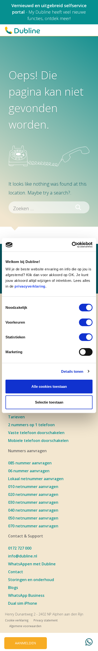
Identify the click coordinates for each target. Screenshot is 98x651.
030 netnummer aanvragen (33, 502)
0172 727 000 (19, 548)
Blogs (13, 587)
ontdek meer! (58, 18)
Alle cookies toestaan (49, 386)
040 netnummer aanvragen (33, 510)
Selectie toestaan (49, 402)
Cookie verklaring (16, 620)
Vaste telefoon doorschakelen (36, 432)
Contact (15, 571)
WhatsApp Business (26, 595)
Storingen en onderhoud (31, 579)
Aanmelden (25, 643)
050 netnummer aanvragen (33, 518)
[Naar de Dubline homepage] (22, 30)
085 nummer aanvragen (30, 463)
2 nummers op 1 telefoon (31, 424)
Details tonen (72, 371)
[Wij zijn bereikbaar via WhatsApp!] (89, 642)
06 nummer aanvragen (28, 470)
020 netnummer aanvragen (33, 494)
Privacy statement (46, 620)
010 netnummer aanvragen (33, 486)
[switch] (86, 322)
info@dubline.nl (22, 556)
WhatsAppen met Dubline (32, 564)
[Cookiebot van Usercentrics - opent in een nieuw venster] (72, 245)
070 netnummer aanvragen (33, 526)
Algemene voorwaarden (25, 626)
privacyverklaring (30, 286)
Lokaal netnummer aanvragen (36, 478)
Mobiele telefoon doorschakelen (38, 440)
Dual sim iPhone (22, 603)
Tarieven (16, 417)
